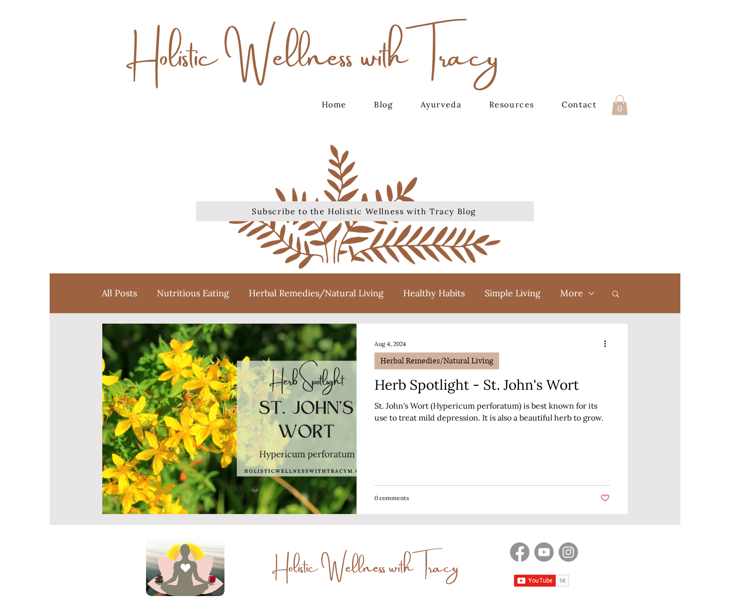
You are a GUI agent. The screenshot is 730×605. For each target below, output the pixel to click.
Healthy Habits (434, 293)
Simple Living (512, 293)
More (571, 293)
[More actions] (608, 344)
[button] (619, 105)
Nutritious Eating (193, 293)
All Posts (119, 293)
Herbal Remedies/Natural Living (316, 293)
